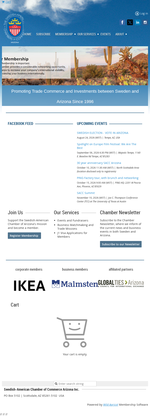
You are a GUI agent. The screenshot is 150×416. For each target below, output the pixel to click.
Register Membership (24, 235)
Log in (144, 13)
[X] (130, 22)
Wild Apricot (110, 404)
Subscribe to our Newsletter (121, 244)
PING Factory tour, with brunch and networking (107, 178)
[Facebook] (122, 22)
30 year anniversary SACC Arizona (99, 163)
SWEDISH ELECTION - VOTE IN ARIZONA (102, 133)
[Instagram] (145, 22)
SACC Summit (86, 193)
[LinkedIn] (137, 22)
